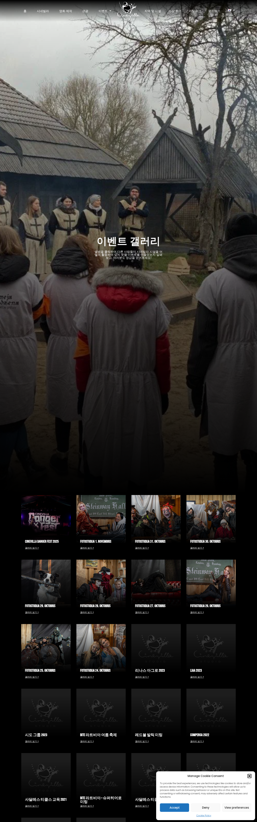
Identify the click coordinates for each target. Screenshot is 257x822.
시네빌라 (43, 10)
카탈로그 (195, 10)
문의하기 (214, 10)
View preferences (236, 808)
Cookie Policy (203, 815)
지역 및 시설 (152, 10)
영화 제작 (65, 10)
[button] (249, 776)
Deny (205, 808)
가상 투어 (175, 10)
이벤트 (103, 10)
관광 (85, 10)
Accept (175, 808)
